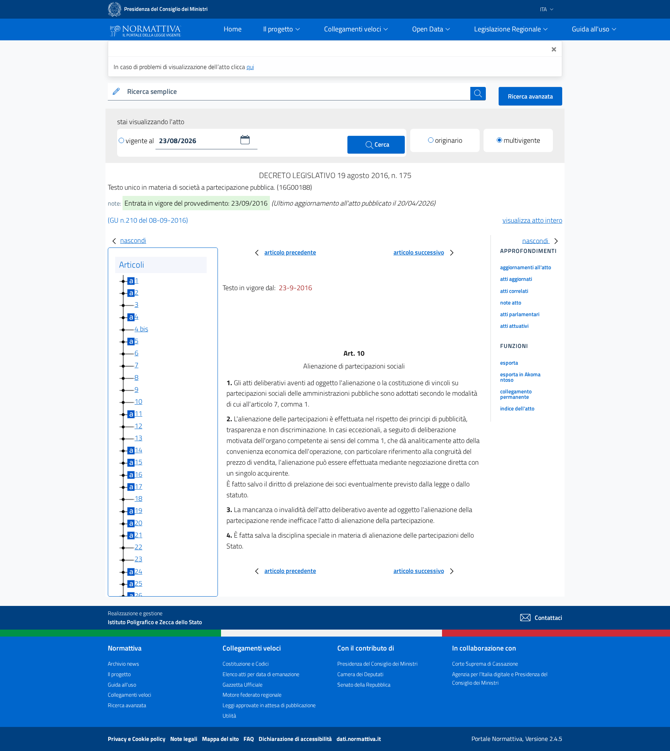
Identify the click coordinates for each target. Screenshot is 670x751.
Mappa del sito (221, 738)
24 (138, 571)
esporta (509, 362)
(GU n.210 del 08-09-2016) (148, 220)
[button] (245, 139)
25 (138, 583)
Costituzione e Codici (246, 663)
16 (138, 474)
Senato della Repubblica (363, 684)
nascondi (133, 240)
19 (138, 510)
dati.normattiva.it (359, 738)
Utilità (229, 715)
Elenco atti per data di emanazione (261, 674)
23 (138, 559)
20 (138, 522)
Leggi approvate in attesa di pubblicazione (269, 705)
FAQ (249, 738)
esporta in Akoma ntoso (520, 377)
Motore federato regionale (252, 694)
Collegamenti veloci (129, 694)
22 (138, 547)
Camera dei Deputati (360, 674)
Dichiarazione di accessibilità (296, 738)
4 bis (141, 329)
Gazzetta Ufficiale (242, 684)
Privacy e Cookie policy (137, 738)
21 (138, 535)
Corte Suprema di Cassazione (485, 663)
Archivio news (123, 663)
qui (250, 66)
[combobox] (297, 91)
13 (138, 438)
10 (138, 401)
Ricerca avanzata (530, 96)
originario (448, 140)
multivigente (522, 140)
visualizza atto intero (532, 220)
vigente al (140, 140)
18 (138, 498)
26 (138, 595)
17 (138, 486)
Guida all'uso (122, 684)
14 (138, 450)
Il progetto (119, 674)
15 (138, 462)
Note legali (184, 738)
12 (138, 425)
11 (138, 413)
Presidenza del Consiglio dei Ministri (377, 663)
